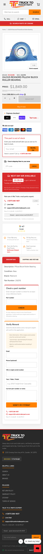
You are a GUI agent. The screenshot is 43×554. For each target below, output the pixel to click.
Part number (10, 298)
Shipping (4, 90)
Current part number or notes (15, 389)
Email (37, 19)
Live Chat (10, 204)
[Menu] (4, 4)
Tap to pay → (34, 118)
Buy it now (21, 107)
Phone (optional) (11, 360)
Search (36, 12)
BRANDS (5, 478)
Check (34, 166)
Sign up (36, 537)
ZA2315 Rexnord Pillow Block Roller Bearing (20, 29)
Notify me (33, 149)
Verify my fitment (21, 405)
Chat (22, 19)
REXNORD (11, 75)
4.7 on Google (12, 459)
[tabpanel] (21, 343)
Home (4, 29)
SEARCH (5, 471)
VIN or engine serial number (15, 370)
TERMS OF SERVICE (8, 501)
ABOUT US (5, 475)
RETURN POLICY (7, 491)
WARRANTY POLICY (8, 494)
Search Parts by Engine (23, 23)
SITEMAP (5, 498)
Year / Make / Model (12, 379)
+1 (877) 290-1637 (25, 154)
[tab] (10, 260)
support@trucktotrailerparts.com (18, 208)
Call (8, 19)
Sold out (29, 99)
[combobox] (21, 12)
